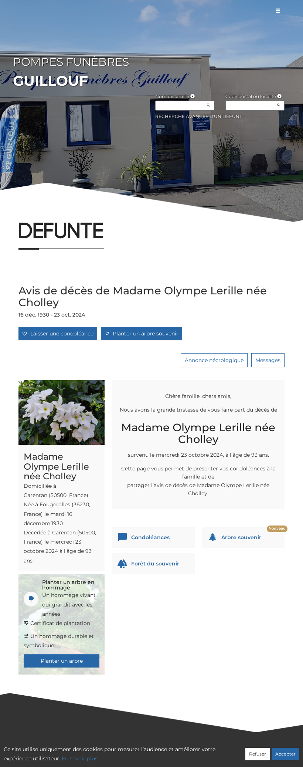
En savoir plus (80, 758)
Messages (267, 360)
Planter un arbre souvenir (144, 333)
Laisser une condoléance (60, 333)
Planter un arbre (62, 661)
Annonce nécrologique (214, 360)
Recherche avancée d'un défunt (198, 116)
